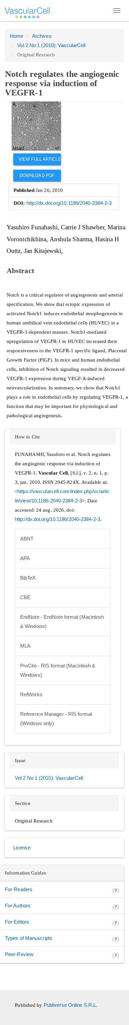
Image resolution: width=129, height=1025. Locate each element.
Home (16, 36)
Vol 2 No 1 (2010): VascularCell (51, 45)
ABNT (26, 538)
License (21, 847)
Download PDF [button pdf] (37, 175)
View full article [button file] (40, 159)
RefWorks (31, 694)
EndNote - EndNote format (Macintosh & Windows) (62, 621)
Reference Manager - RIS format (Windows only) (56, 718)
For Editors (17, 922)
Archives (42, 36)
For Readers (18, 889)
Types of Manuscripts (28, 938)
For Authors (17, 905)
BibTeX (28, 578)
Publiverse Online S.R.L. (70, 1005)
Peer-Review (19, 954)
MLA (25, 646)
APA (25, 558)
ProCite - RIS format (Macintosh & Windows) (57, 670)
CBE (25, 597)
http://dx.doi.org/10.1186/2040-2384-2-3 (69, 203)
